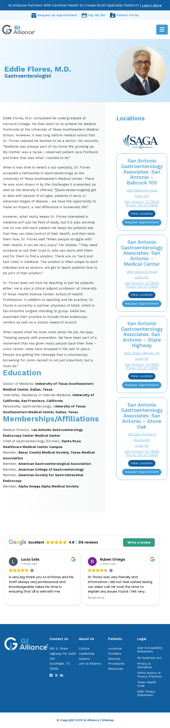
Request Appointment (142, 222)
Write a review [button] (139, 542)
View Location (142, 213)
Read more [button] (96, 598)
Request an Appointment (57, 15)
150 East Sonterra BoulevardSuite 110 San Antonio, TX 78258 (141, 442)
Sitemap (108, 720)
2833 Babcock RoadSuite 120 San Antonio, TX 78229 (141, 277)
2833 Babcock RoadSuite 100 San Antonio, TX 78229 (141, 196)
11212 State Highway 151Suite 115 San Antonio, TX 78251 (142, 358)
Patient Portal (127, 15)
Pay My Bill (97, 15)
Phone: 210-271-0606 (142, 205)
